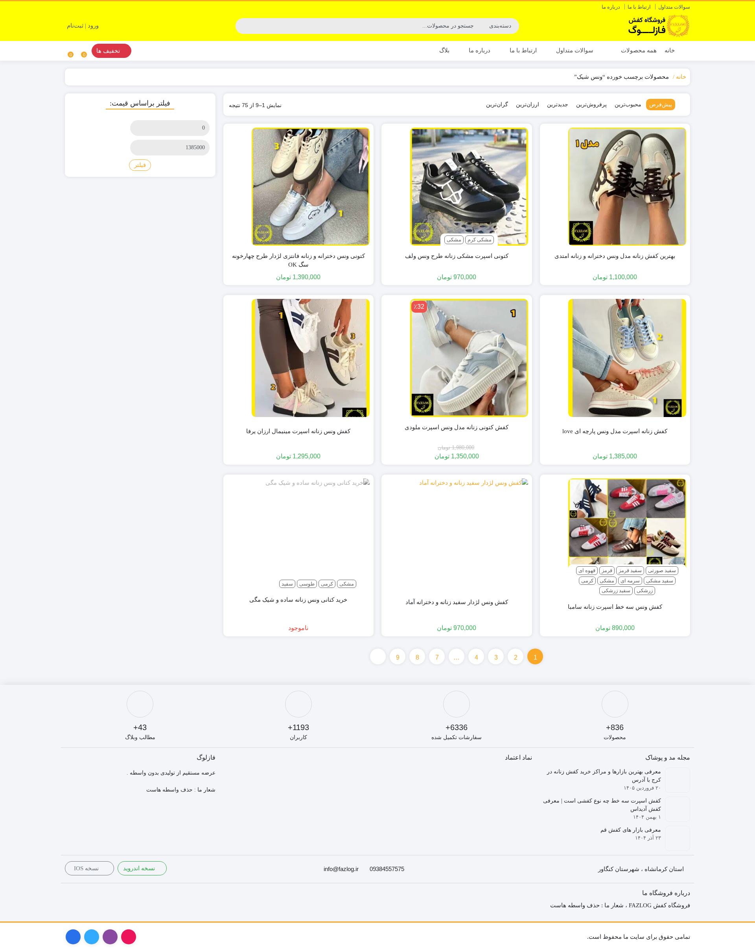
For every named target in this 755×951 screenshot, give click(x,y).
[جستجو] (243, 26)
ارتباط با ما (639, 7)
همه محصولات (638, 50)
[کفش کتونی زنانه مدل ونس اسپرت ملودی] (469, 358)
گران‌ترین (497, 105)
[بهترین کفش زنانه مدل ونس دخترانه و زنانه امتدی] (627, 187)
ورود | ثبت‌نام (83, 25)
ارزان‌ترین (527, 105)
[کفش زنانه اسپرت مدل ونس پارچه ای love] (627, 358)
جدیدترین (557, 105)
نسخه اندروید (140, 868)
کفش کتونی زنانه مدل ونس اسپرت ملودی (456, 427)
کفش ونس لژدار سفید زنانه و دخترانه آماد (456, 602)
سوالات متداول (674, 7)
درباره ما (611, 7)
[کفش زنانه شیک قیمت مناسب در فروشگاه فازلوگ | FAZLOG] (658, 26)
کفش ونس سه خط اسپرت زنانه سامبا (615, 607)
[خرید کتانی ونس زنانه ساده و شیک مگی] (317, 530)
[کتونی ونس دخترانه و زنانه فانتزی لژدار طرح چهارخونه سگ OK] (311, 187)
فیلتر (140, 165)
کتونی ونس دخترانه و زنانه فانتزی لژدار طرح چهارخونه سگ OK (298, 260)
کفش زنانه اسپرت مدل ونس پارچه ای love (614, 431)
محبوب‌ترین (628, 105)
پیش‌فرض (660, 105)
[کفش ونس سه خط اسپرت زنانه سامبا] (627, 537)
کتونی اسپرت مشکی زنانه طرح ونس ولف (456, 256)
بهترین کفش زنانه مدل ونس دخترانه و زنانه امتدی (614, 256)
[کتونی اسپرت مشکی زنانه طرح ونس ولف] (469, 187)
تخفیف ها (109, 51)
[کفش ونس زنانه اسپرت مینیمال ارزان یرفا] (311, 358)
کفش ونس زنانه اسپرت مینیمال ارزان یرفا (298, 431)
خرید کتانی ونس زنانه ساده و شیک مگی (298, 600)
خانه (670, 50)
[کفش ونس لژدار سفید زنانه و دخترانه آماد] (473, 533)
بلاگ (444, 50)
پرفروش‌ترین (591, 105)
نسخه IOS (87, 868)
